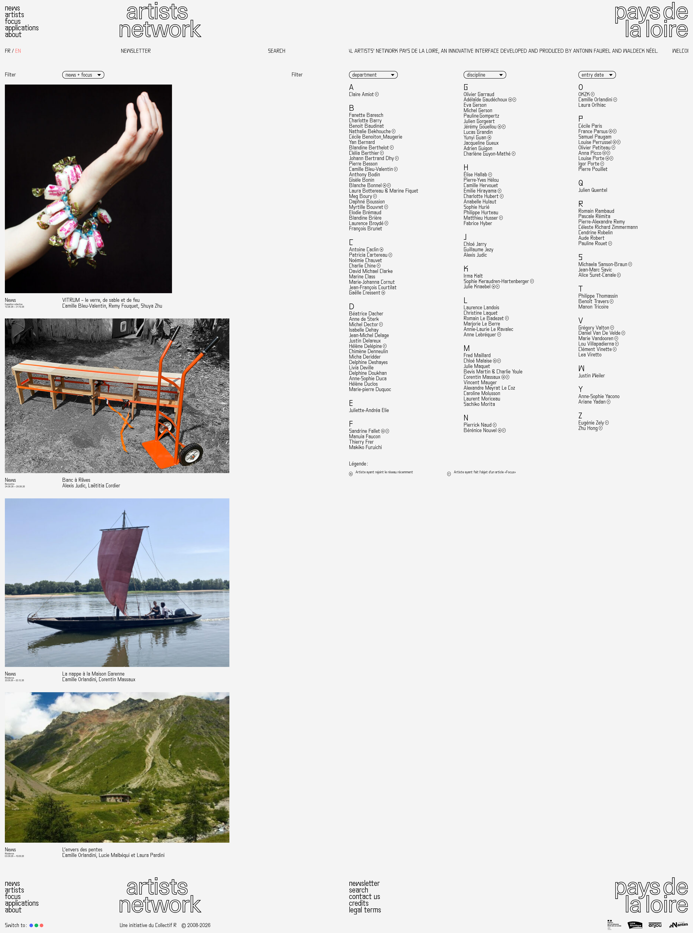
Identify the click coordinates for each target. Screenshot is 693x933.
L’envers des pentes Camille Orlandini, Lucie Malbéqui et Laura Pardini (113, 852)
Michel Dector (363, 324)
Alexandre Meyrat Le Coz (489, 388)
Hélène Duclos (363, 384)
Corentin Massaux (482, 377)
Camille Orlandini (595, 100)
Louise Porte (591, 158)
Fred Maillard (477, 355)
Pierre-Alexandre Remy (601, 222)
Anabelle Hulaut (480, 202)
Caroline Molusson (482, 393)
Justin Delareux (365, 341)
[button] (31, 925)
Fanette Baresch (366, 115)
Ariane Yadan (592, 402)
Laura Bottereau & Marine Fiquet (383, 191)
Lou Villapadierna (596, 344)
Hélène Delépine (365, 346)
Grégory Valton (593, 328)
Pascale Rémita (594, 216)
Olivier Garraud (479, 94)
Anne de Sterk (364, 319)
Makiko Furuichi (365, 447)
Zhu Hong (588, 428)
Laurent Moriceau (482, 399)
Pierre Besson (363, 164)
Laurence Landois (481, 308)
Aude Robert (591, 238)
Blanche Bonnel (365, 185)
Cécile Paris (590, 126)
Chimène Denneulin (368, 351)
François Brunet (365, 229)
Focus (13, 21)
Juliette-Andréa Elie (369, 410)
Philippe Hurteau (481, 213)
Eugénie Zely (591, 423)
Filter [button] (10, 75)
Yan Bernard (362, 142)
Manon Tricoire (593, 307)
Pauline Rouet (592, 243)
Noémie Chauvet (365, 260)
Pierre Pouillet (593, 169)
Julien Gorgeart (479, 121)
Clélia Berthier (364, 153)
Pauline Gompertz (481, 116)
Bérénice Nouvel (480, 430)
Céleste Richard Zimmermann (608, 227)
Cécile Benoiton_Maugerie (375, 137)
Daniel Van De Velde (599, 333)
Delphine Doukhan (368, 373)
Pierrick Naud (478, 425)
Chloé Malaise (478, 361)
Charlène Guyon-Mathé (487, 154)
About (13, 34)
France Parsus (593, 131)
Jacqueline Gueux (481, 143)
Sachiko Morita (479, 404)
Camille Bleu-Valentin (371, 169)
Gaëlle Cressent (364, 293)
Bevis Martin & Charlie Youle (493, 372)
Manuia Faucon (364, 436)
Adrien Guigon (478, 148)
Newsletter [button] (136, 51)
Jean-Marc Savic (595, 270)
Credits (359, 903)
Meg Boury (360, 196)
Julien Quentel (592, 190)
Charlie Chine (362, 266)
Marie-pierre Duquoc (370, 389)
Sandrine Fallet (364, 431)
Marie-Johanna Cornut (372, 282)
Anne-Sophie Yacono (599, 396)
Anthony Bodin (364, 175)
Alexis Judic (475, 255)
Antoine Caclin (364, 250)
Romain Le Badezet (484, 318)
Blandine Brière (365, 218)
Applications (22, 27)
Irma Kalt (473, 276)
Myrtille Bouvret (366, 207)
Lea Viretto (590, 355)
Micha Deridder (365, 357)
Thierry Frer (361, 442)
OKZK (584, 94)
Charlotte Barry (365, 121)
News (12, 8)
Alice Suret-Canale (597, 275)
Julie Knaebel (477, 287)
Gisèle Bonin (361, 180)
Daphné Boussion (367, 202)
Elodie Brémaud (365, 213)
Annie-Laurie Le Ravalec (488, 329)
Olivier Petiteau (594, 148)
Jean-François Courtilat (373, 287)
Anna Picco (589, 153)
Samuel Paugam (594, 137)
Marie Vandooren (595, 338)
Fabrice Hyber (478, 223)
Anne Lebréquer (480, 335)
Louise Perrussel (595, 142)
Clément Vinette (595, 349)
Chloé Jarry (475, 244)
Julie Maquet (477, 366)
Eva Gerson (475, 105)
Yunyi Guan (475, 138)
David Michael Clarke (371, 271)
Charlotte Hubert (481, 196)
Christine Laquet (481, 313)
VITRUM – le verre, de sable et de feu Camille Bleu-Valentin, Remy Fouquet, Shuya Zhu (112, 303)
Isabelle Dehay (364, 330)
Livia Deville (361, 368)
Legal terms (365, 910)
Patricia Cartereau (368, 255)
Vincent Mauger (480, 382)
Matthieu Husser (481, 218)
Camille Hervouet (481, 185)
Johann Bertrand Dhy (371, 158)
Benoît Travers (593, 301)
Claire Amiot (361, 94)
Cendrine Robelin (595, 233)
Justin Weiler (591, 376)
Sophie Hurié (476, 207)
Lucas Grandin (478, 132)
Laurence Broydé (366, 223)
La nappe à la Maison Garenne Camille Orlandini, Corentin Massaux (98, 676)
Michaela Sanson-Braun (602, 264)
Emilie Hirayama (480, 191)
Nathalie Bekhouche (370, 131)
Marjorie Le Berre (482, 324)
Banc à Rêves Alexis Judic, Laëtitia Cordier (91, 483)
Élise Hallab (475, 175)
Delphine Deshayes (368, 362)
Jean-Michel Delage (369, 335)
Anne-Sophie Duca (368, 379)
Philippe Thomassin (598, 296)
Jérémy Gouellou (480, 127)
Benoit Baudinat (366, 126)
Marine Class (362, 277)
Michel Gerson (478, 110)
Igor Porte (588, 164)
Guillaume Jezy (478, 250)
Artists (14, 14)
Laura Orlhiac (592, 105)
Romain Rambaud (596, 211)
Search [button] (276, 51)
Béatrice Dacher (366, 314)
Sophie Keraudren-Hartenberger (496, 281)
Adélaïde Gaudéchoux (485, 100)
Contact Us (364, 896)
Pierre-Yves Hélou (481, 180)
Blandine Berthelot (369, 148)
